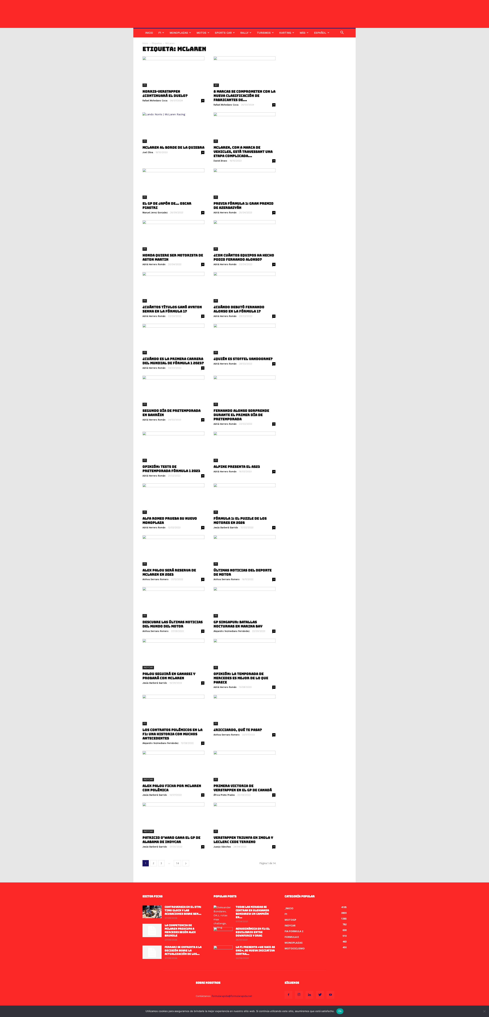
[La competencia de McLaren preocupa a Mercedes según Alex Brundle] (152, 930)
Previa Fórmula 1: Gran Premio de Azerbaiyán (244, 205)
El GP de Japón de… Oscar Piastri (166, 205)
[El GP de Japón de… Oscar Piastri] (173, 183)
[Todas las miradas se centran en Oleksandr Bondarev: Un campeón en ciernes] (223, 917)
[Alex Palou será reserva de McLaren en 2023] (173, 550)
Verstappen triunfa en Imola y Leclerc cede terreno (243, 840)
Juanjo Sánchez (222, 847)
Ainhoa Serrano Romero (155, 579)
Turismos (264, 32)
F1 (159, 32)
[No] (484, 1011)
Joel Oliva (147, 152)
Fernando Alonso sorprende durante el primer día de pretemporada (241, 415)
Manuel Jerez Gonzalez (155, 212)
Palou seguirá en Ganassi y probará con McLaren (168, 676)
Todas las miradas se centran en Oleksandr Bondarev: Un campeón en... (252, 912)
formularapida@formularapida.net (232, 996)
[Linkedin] (309, 995)
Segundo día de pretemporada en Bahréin (171, 413)
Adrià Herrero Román (225, 212)
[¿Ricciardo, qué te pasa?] (244, 710)
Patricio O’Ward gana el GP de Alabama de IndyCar (171, 840)
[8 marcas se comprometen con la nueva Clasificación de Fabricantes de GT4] (244, 71)
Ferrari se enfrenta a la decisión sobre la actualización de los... (183, 950)
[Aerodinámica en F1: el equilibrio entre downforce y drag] (223, 934)
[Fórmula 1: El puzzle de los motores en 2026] (244, 498)
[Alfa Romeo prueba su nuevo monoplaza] (173, 498)
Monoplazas (179, 32)
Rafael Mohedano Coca (154, 100)
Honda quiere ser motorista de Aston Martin (172, 257)
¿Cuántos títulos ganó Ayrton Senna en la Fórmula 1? (172, 309)
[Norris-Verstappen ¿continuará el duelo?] (173, 71)
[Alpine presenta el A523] (244, 447)
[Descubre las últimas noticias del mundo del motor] (173, 602)
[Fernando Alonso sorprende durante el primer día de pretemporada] (244, 391)
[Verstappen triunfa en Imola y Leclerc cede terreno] (244, 818)
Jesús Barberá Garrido (226, 527)
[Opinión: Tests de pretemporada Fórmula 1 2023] (173, 447)
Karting (285, 32)
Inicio (149, 32)
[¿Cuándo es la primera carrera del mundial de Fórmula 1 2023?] (173, 339)
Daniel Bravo (220, 161)
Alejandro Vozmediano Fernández (231, 631)
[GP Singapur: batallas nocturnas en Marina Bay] (244, 602)
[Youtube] (330, 995)
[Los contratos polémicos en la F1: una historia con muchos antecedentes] (173, 710)
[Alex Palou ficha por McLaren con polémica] (173, 766)
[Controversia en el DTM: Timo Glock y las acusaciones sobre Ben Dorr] (152, 911)
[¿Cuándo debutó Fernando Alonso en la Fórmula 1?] (244, 287)
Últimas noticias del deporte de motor (243, 572)
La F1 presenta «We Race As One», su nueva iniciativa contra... (255, 950)
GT (216, 85)
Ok (340, 1011)
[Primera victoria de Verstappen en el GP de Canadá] (244, 766)
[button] (342, 33)
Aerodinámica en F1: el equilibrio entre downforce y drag (253, 932)
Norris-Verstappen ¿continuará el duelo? (165, 93)
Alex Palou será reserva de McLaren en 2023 (169, 572)
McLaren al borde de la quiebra (173, 147)
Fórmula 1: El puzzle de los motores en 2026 (240, 520)
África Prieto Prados (224, 795)
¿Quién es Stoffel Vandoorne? (243, 359)
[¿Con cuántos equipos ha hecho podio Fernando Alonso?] (244, 235)
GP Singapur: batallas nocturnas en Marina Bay (238, 624)
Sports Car (223, 32)
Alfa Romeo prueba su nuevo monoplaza (169, 520)
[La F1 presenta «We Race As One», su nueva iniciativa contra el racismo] (223, 952)
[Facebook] (288, 995)
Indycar (148, 667)
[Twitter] (320, 995)
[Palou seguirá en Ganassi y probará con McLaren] (173, 654)
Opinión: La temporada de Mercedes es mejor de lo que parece (241, 678)
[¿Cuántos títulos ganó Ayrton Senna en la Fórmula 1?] (173, 287)
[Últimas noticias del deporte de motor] (244, 550)
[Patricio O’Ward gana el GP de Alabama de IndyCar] (173, 818)
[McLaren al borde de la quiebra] (173, 127)
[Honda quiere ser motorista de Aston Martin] (173, 235)
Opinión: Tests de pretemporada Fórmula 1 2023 (171, 469)
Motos (201, 32)
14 (177, 863)
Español (320, 32)
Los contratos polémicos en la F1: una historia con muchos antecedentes (172, 734)
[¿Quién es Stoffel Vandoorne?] (244, 339)
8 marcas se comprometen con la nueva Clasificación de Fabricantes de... (244, 95)
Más (302, 32)
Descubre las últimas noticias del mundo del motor (172, 624)
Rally (244, 32)
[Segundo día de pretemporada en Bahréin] (173, 391)
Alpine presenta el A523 (237, 467)
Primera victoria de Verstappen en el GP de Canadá (243, 788)
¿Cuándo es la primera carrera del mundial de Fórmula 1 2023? (173, 361)
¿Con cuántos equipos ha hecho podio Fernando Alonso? (244, 257)
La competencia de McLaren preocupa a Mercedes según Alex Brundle (180, 930)
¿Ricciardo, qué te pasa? (238, 730)
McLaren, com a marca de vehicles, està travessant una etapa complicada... (243, 151)
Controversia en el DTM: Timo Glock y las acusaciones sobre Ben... (183, 910)
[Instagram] (299, 995)
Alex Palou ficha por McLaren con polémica (171, 788)
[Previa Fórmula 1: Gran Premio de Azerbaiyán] (244, 183)
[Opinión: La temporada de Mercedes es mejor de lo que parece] (244, 654)
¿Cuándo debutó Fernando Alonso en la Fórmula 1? (239, 309)
